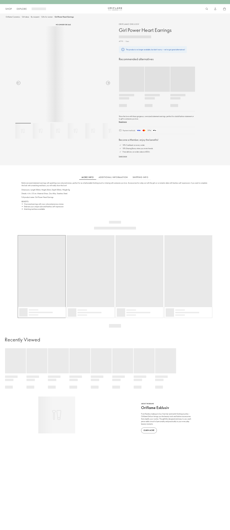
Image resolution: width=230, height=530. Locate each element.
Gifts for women (47, 17)
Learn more (123, 156)
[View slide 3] (58, 131)
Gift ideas (25, 17)
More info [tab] (88, 177)
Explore (22, 8)
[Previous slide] (18, 83)
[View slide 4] (75, 131)
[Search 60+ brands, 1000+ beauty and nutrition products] (207, 9)
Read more (123, 122)
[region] (63, 74)
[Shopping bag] (224, 8)
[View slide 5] (93, 131)
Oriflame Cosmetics (13, 17)
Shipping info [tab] (140, 177)
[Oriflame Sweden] (115, 9)
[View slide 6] (110, 131)
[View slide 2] (40, 131)
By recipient (35, 17)
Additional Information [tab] (113, 177)
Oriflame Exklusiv (129, 24)
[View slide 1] (23, 131)
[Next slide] (108, 83)
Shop (8, 8)
